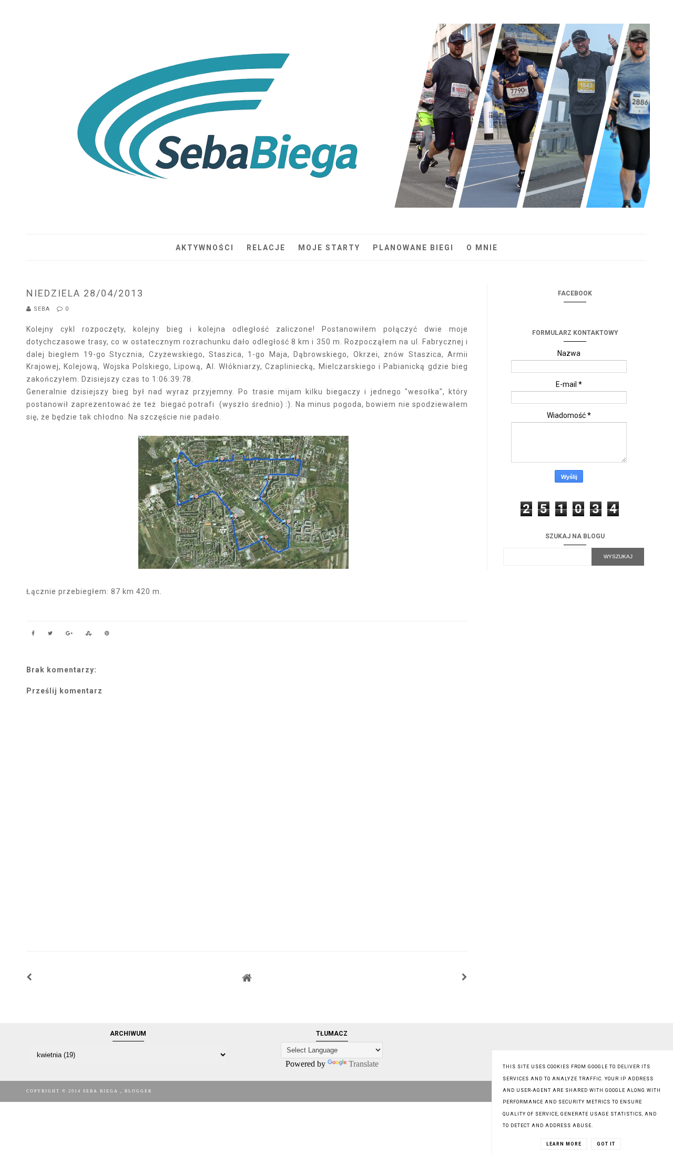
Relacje (266, 247)
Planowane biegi (413, 247)
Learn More (564, 1144)
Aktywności (205, 247)
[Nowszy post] (29, 977)
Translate (364, 1063)
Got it (606, 1144)
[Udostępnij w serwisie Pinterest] (107, 635)
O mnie (482, 247)
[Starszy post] (465, 977)
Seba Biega (101, 1091)
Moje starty (329, 247)
